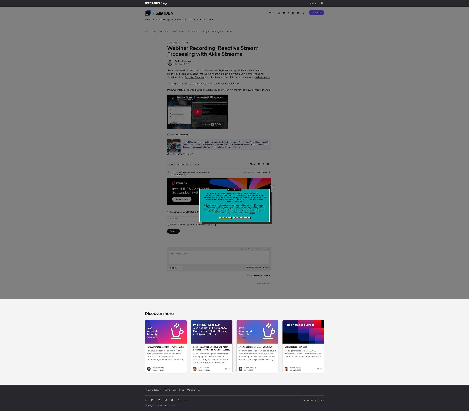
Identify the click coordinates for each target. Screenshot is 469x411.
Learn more (239, 201)
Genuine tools (193, 390)
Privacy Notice (229, 209)
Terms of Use (248, 209)
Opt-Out (252, 213)
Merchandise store (315, 401)
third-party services (217, 211)
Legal (181, 390)
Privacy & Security (153, 390)
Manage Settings (241, 217)
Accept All (225, 217)
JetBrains (166, 405)
